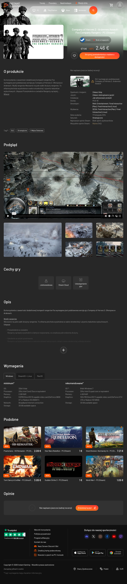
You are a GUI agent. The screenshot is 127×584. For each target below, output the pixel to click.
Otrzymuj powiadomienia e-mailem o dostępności (99, 55)
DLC (12, 131)
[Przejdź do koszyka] (111, 5)
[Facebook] (107, 536)
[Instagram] (100, 536)
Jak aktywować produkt (102, 98)
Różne (95, 123)
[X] (93, 536)
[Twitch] (120, 536)
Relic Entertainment (100, 103)
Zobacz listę (97, 92)
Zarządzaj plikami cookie (14, 569)
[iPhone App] (80, 552)
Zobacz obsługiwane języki (103, 95)
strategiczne (22, 131)
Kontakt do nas (40, 542)
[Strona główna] (12, 5)
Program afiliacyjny (41, 538)
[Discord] (86, 536)
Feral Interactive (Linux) (107, 106)
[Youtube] (113, 536)
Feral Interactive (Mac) (107, 109)
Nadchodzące (65, 3)
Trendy (42, 3)
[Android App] (98, 552)
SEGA (95, 109)
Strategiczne (98, 118)
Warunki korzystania (42, 530)
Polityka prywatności (42, 534)
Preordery (53, 3)
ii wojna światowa (37, 131)
